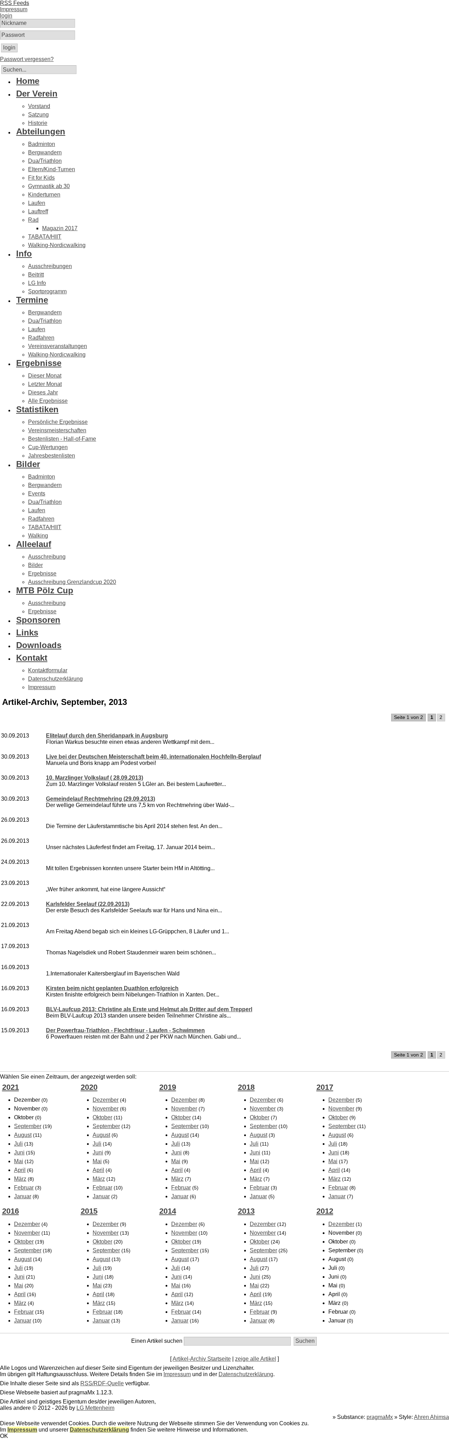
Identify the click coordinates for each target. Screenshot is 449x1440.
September (27, 1126)
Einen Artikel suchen (156, 1341)
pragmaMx (380, 1417)
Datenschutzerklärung (246, 1374)
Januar (22, 1196)
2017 (324, 1087)
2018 (246, 1087)
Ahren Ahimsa (431, 1417)
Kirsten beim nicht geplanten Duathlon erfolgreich (112, 988)
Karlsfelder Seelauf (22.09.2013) (87, 904)
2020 (89, 1087)
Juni (19, 1152)
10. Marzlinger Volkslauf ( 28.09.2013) (94, 778)
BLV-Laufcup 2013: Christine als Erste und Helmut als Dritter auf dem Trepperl (149, 1009)
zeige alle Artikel (255, 1359)
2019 (167, 1087)
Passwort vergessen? (27, 59)
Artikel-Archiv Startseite (202, 1359)
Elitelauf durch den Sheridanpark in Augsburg (107, 736)
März (20, 1179)
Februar (24, 1188)
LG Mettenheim (95, 1408)
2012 (324, 1211)
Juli (18, 1144)
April (20, 1170)
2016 (10, 1211)
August (23, 1135)
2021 (10, 1087)
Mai (18, 1161)
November (106, 1109)
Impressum (177, 1374)
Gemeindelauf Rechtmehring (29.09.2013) (100, 799)
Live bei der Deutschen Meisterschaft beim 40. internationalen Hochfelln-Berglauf (153, 757)
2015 (89, 1211)
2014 (167, 1211)
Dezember (106, 1100)
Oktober (102, 1117)
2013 (246, 1211)
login (6, 16)
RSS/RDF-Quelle (102, 1383)
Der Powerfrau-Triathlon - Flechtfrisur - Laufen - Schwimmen (125, 1030)
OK (4, 1436)
